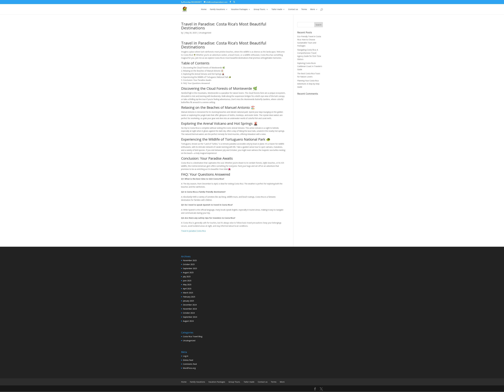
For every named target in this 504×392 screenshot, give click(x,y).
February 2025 (189, 296)
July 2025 (187, 276)
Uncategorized (205, 32)
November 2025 (190, 260)
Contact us (293, 9)
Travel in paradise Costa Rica (193, 231)
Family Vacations (217, 9)
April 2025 (187, 288)
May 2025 (187, 284)
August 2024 (188, 321)
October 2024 (189, 313)
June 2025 (187, 280)
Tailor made (277, 9)
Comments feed (190, 364)
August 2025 (188, 272)
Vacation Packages (239, 9)
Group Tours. (260, 9)
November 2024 (190, 309)
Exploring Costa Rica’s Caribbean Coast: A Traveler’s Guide (309, 66)
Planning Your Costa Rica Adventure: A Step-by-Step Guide (308, 83)
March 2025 (188, 292)
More (312, 9)
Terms (304, 9)
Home (203, 9)
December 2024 (190, 304)
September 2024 (190, 317)
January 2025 (188, 301)
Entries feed (188, 360)
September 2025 (190, 268)
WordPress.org (189, 368)
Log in (185, 356)
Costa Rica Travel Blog (192, 336)
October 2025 (189, 264)
